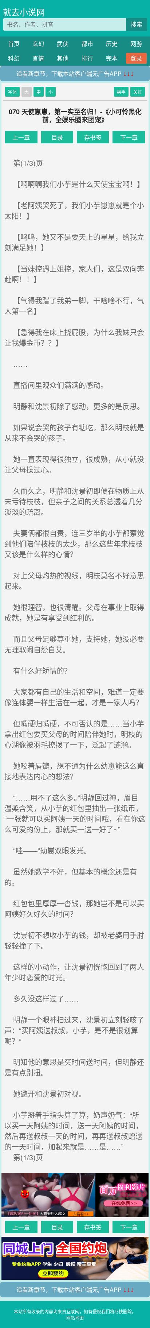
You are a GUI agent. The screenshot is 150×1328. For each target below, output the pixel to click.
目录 (57, 137)
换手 (121, 92)
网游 (136, 43)
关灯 (137, 92)
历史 (112, 43)
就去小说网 (24, 12)
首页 (14, 43)
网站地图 (75, 1318)
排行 (87, 58)
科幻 (14, 58)
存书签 (93, 137)
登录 (136, 58)
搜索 (136, 24)
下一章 (129, 137)
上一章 (21, 137)
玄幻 (38, 43)
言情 (38, 58)
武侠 (62, 43)
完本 (112, 58)
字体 (12, 92)
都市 (87, 43)
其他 (62, 58)
